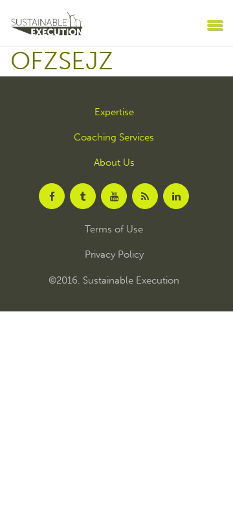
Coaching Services (114, 137)
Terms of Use (114, 229)
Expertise (114, 112)
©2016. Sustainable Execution (114, 281)
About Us (114, 163)
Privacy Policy (114, 255)
